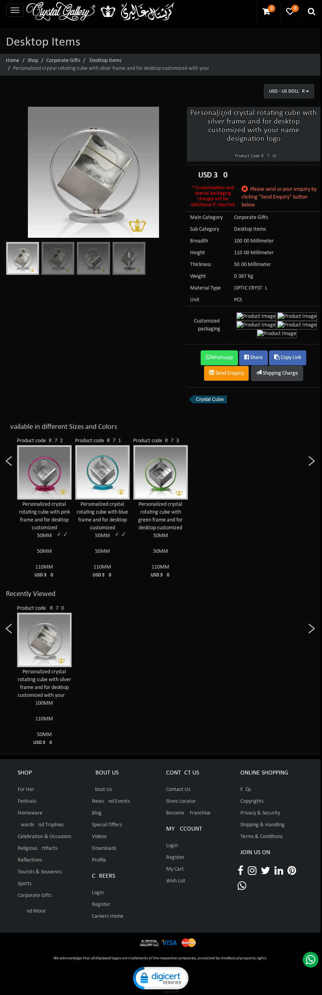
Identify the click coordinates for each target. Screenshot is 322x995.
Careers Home (107, 916)
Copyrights (251, 801)
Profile (99, 860)
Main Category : (207, 218)
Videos (99, 837)
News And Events (111, 801)
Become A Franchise (188, 813)
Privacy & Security (260, 813)
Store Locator (181, 801)
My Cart (175, 869)
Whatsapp (221, 358)
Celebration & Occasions (44, 837)
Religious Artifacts (37, 848)
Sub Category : (206, 229)
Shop (32, 61)
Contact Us (178, 790)
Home (12, 61)
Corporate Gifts (63, 61)
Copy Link (290, 358)
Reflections (30, 860)
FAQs (245, 790)
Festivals (27, 801)
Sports (24, 884)
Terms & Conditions (261, 837)
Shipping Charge (280, 373)
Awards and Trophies (41, 825)
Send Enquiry (229, 373)
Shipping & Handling (262, 825)
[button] (160, 979)
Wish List (175, 881)
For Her (26, 790)
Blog (97, 813)
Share (256, 358)
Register (101, 905)
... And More (32, 911)
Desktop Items (105, 61)
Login (98, 893)
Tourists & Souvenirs (40, 872)
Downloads (104, 848)
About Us (102, 790)
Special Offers (107, 825)
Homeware (30, 813)
